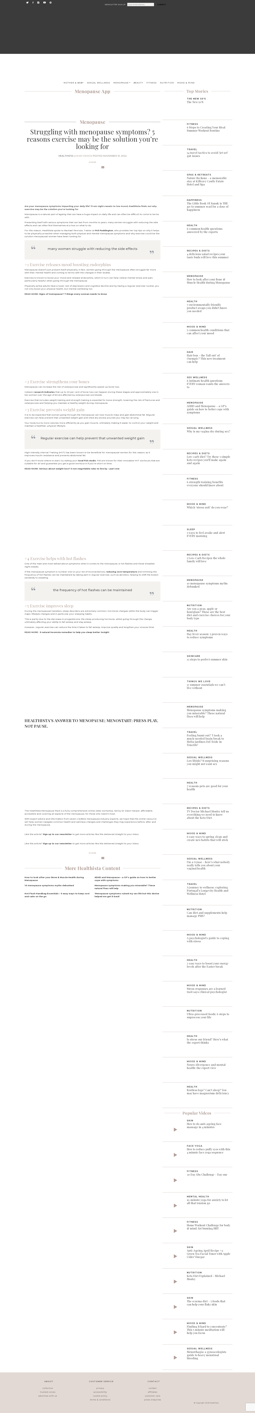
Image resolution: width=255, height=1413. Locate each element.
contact (153, 1388)
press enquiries (152, 1400)
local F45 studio (87, 460)
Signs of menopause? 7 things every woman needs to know (73, 294)
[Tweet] (85, 167)
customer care (152, 1396)
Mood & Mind (186, 83)
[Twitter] (27, 2)
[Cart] (209, 43)
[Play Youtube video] (92, 769)
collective (47, 1388)
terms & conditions (100, 1400)
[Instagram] (38, 2)
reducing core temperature (121, 571)
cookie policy (100, 1396)
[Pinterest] (51, 2)
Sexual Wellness (98, 83)
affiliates (152, 1392)
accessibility (100, 1392)
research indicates (44, 392)
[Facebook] (33, 2)
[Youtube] (44, 2)
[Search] (208, 10)
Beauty (138, 83)
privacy (100, 1388)
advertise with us (47, 1396)
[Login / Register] (209, 22)
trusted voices (47, 1392)
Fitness (151, 83)
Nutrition (167, 83)
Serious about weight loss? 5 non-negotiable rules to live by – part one (79, 468)
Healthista (214, 1403)
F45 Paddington (104, 230)
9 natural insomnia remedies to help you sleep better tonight (74, 632)
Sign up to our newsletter (57, 834)
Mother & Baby (74, 83)
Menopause (121, 83)
